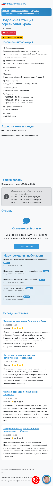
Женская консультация (13, 296)
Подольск (35, 10)
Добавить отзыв (26, 246)
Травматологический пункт (14, 288)
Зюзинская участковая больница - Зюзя (24, 321)
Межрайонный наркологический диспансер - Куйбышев (21, 430)
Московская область (19, 10)
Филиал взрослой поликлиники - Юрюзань (21, 393)
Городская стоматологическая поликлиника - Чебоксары (19, 356)
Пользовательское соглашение (13, 473)
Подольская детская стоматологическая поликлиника (25, 259)
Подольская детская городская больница (20, 279)
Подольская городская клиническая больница (22, 271)
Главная (5, 10)
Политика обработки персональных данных (17, 469)
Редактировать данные (13, 37)
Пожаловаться (9, 33)
